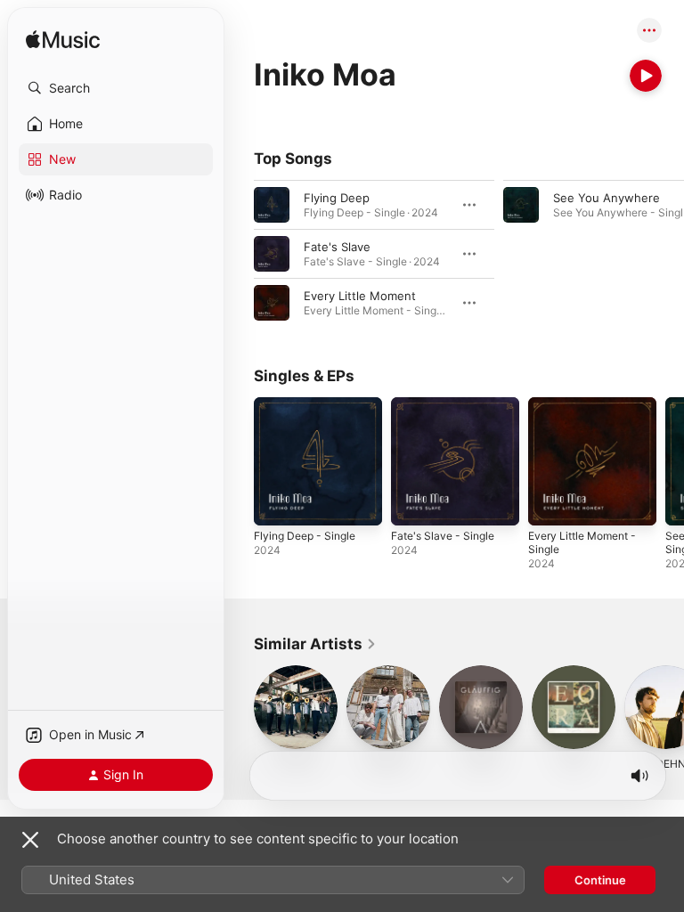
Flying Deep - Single (304, 535)
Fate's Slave (337, 247)
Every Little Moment (360, 296)
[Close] (30, 840)
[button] (116, 88)
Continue (600, 880)
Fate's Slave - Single (442, 535)
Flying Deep (337, 198)
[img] (63, 40)
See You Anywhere (606, 198)
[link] (315, 644)
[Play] (646, 76)
